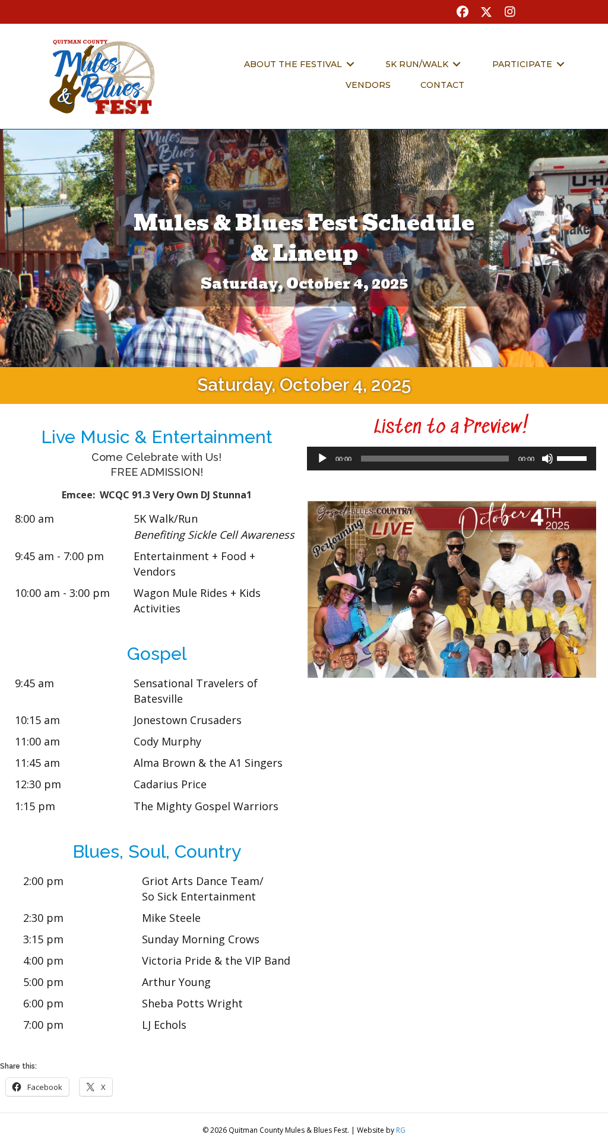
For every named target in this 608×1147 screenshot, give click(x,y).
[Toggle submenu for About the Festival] (350, 64)
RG (401, 1130)
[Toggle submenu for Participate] (560, 64)
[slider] (573, 457)
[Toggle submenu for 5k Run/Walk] (456, 64)
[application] (451, 458)
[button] (462, 12)
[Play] (322, 459)
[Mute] (547, 459)
